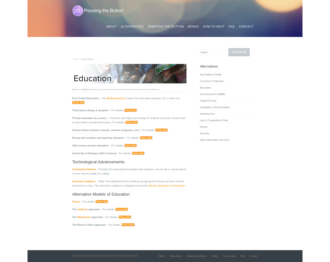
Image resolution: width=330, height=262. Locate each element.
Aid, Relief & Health (211, 74)
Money (204, 126)
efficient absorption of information (166, 185)
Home (75, 59)
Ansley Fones (113, 255)
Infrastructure (207, 113)
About (111, 26)
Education (205, 87)
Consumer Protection (212, 81)
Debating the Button (166, 26)
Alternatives (132, 26)
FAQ (232, 26)
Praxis (76, 201)
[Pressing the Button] (98, 10)
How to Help (213, 26)
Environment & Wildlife (212, 94)
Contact (246, 26)
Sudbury (82, 209)
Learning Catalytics (83, 181)
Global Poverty (208, 100)
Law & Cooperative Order (214, 120)
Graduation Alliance (84, 169)
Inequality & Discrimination (215, 107)
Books (193, 26)
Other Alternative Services (214, 139)
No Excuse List (116, 98)
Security (204, 133)
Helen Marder (131, 255)
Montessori (84, 217)
